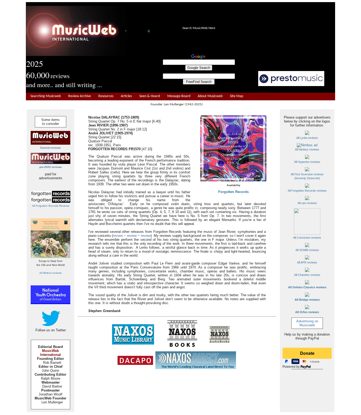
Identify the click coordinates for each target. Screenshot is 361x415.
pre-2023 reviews (50, 167)
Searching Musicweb (45, 96)
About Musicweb (210, 96)
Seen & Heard (149, 96)
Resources (105, 96)
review (118, 236)
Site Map (236, 96)
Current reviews (50, 147)
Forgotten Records (233, 192)
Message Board (178, 96)
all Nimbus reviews (50, 272)
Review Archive (79, 96)
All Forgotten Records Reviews (50, 205)
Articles (126, 96)
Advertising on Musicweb (307, 323)
